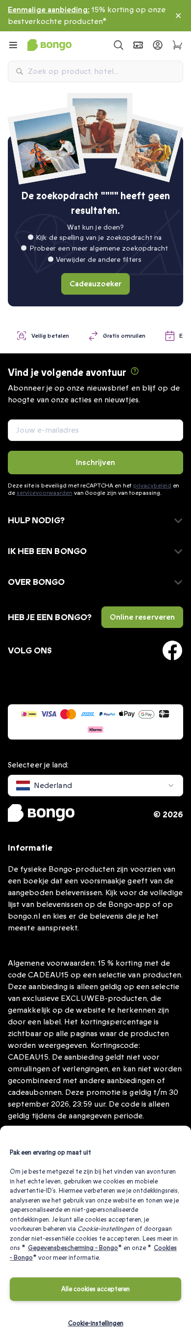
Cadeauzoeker (96, 283)
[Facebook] (172, 650)
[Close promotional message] (178, 16)
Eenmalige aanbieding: (49, 9)
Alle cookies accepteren (95, 1289)
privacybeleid (152, 485)
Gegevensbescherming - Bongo (73, 1248)
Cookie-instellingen (95, 1323)
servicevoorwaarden (44, 493)
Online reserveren (142, 617)
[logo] (49, 45)
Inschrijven (96, 462)
